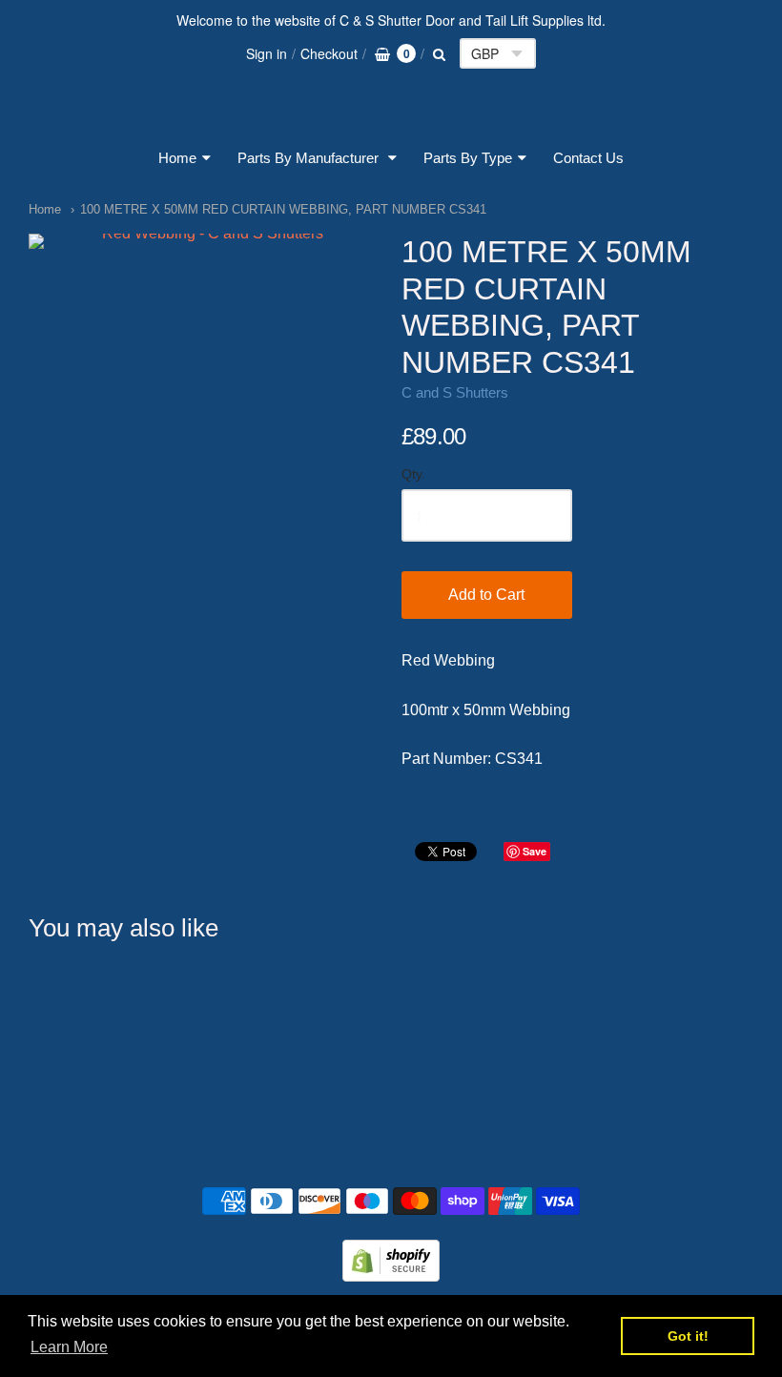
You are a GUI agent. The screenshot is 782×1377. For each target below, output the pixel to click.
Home (177, 158)
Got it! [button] (688, 1336)
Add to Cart (486, 594)
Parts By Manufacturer (309, 158)
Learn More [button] (69, 1347)
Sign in (266, 53)
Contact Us (588, 158)
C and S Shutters (391, 111)
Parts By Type (467, 158)
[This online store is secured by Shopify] (391, 1275)
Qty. (413, 474)
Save (534, 851)
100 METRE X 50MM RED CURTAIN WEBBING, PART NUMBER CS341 (283, 209)
